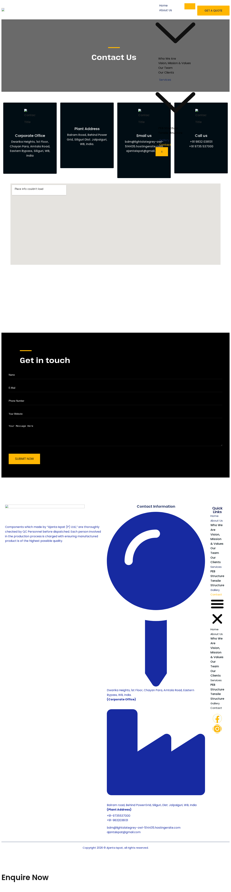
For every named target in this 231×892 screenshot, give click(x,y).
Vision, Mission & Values (216, 539)
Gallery (215, 590)
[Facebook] (217, 718)
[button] (217, 612)
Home (214, 516)
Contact (165, 145)
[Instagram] (217, 728)
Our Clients (166, 72)
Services (216, 567)
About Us (216, 520)
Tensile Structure (170, 133)
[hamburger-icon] (189, 6)
